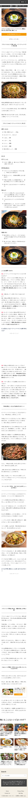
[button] (25, 775)
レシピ (14, 6)
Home (7, 791)
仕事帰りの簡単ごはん (22, 6)
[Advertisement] (14, 349)
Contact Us (7, 793)
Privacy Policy (20, 791)
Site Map (21, 793)
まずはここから (12, 39)
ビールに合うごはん (6, 6)
